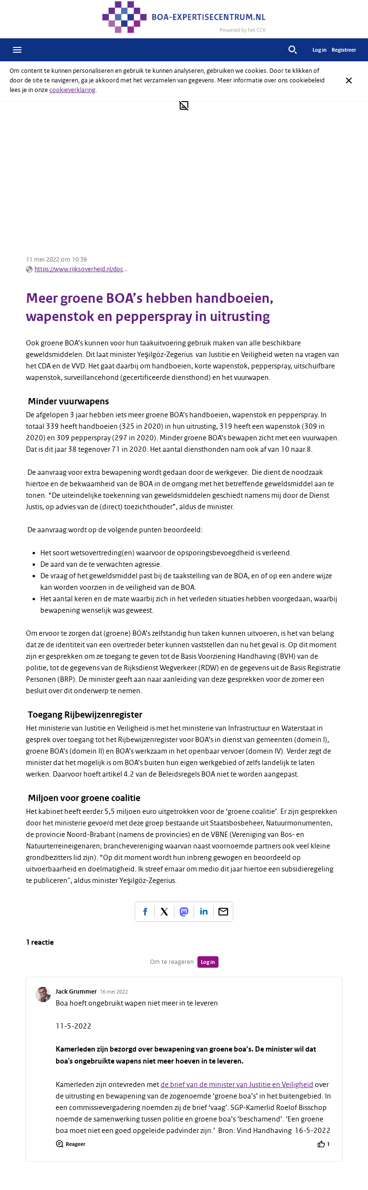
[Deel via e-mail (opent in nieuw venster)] (223, 911)
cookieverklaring (72, 90)
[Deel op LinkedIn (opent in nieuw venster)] (203, 911)
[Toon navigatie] (17, 49)
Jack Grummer (76, 991)
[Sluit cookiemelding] (348, 80)
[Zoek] (292, 49)
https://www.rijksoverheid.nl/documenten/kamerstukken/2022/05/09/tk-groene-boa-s (82, 269)
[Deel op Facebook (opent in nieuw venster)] (144, 911)
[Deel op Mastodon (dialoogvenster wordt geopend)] (184, 911)
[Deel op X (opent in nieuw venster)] (164, 911)
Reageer (75, 1144)
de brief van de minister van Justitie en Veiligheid (237, 1084)
